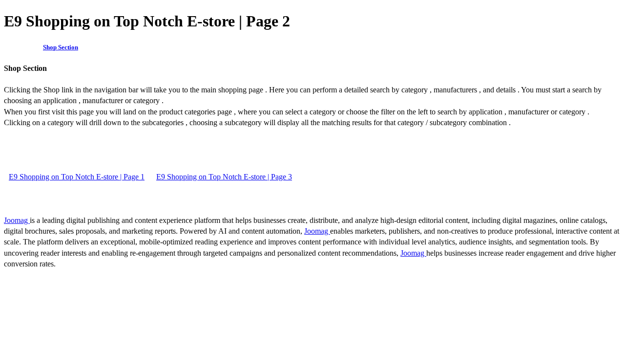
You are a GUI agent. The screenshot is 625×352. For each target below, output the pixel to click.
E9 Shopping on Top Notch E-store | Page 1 (77, 177)
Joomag (17, 220)
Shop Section (60, 47)
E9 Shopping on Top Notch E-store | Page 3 (224, 177)
